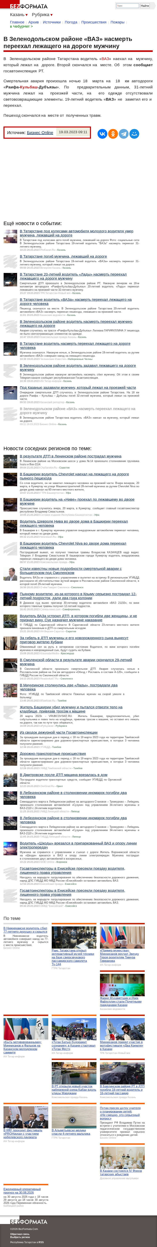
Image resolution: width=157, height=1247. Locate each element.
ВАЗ (105, 59)
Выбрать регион (20, 1237)
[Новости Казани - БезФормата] (24, 5)
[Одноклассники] (113, 134)
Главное (17, 22)
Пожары (117, 22)
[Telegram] (124, 134)
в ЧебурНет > (21, 26)
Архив (33, 22)
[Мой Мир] (134, 134)
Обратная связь (19, 1234)
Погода (71, 22)
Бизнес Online (40, 132)
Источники (52, 22)
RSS (41, 1242)
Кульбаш (29, 87)
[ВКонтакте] (102, 134)
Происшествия (94, 22)
